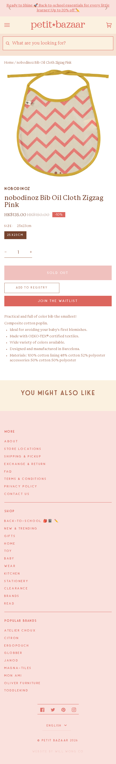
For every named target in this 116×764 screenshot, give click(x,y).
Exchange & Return (25, 464)
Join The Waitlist (58, 301)
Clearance (16, 588)
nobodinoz (17, 188)
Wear (10, 566)
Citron (11, 638)
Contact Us (17, 494)
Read (9, 603)
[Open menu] (12, 25)
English (55, 725)
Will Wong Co (69, 751)
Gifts (10, 536)
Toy (8, 551)
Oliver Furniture (22, 683)
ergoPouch (16, 645)
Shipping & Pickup (23, 456)
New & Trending (21, 528)
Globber (13, 653)
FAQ (8, 471)
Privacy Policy (21, 486)
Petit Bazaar (55, 740)
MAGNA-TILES (18, 668)
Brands (12, 596)
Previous (12, 8)
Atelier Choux (20, 630)
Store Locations (23, 449)
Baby (9, 558)
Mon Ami (13, 675)
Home (8, 62)
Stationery (16, 581)
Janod (11, 660)
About (11, 441)
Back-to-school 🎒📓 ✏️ (31, 521)
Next (103, 8)
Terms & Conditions (25, 479)
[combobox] (62, 43)
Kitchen (12, 573)
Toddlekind (16, 690)
